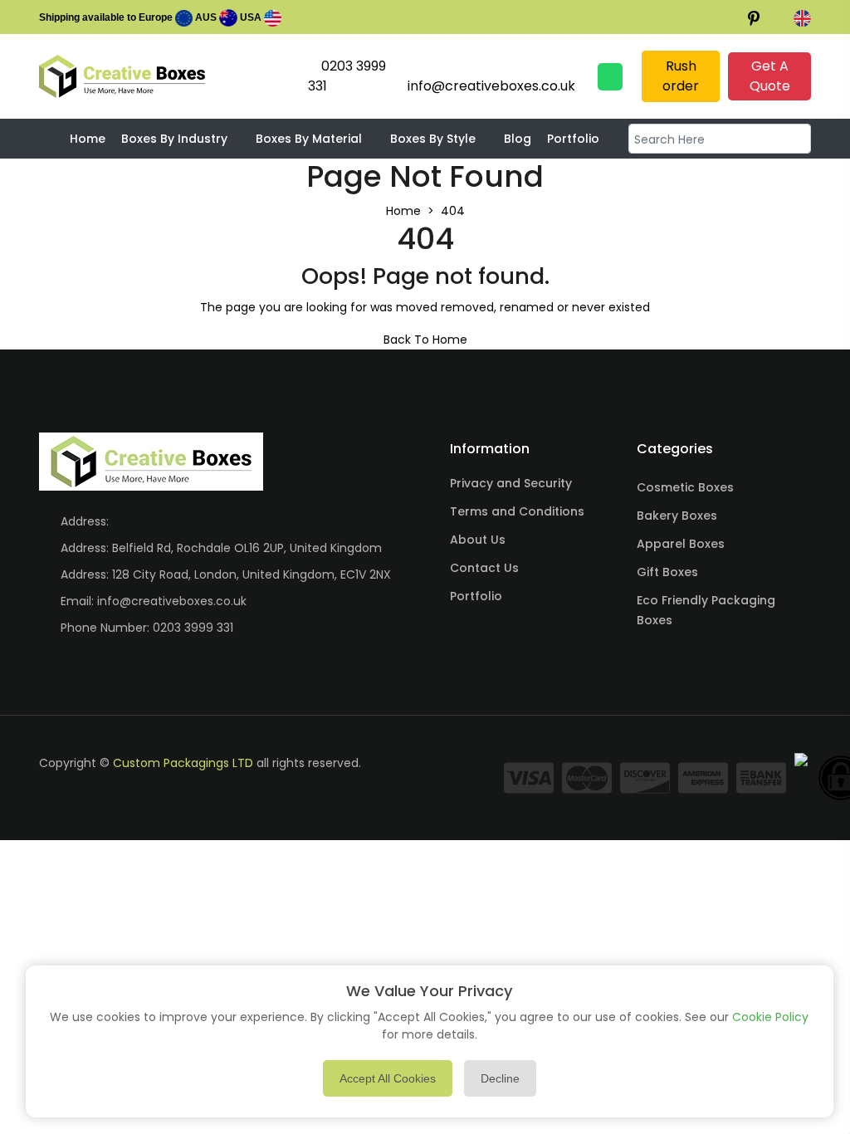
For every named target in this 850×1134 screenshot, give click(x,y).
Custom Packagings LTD (183, 763)
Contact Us (484, 568)
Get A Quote (770, 75)
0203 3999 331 (193, 627)
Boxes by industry (174, 138)
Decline (500, 1078)
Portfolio (573, 138)
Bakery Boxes (677, 515)
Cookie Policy (770, 1017)
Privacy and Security (511, 483)
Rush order (680, 75)
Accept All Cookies (388, 1078)
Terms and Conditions (517, 511)
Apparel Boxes (681, 543)
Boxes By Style (433, 138)
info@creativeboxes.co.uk (172, 601)
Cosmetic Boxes (685, 487)
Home (87, 138)
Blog (517, 138)
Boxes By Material (309, 138)
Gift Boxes (667, 572)
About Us (478, 539)
